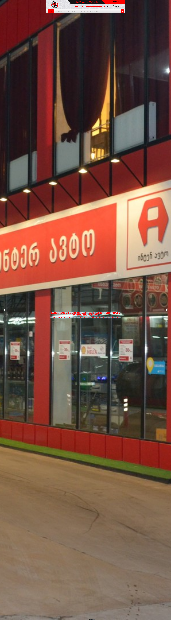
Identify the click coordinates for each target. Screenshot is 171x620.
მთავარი (50, 11)
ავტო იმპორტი (78, 11)
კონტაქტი (95, 11)
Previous (4, 310)
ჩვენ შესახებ (87, 11)
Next (167, 310)
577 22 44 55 (113, 6)
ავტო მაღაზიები (68, 11)
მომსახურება (58, 11)
